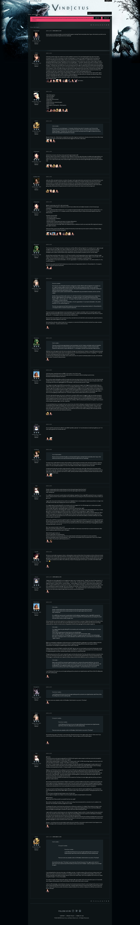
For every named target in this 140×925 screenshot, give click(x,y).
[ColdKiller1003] (36, 181)
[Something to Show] (34, 61)
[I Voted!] (34, 39)
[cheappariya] (53, 80)
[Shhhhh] (34, 159)
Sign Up (106, 18)
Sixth (36, 486)
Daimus (36, 121)
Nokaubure (36, 244)
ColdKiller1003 (36, 176)
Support (62, 916)
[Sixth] (36, 490)
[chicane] (50, 233)
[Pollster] (38, 286)
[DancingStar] (50, 267)
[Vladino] (36, 283)
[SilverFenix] (47, 80)
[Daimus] (56, 110)
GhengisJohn (36, 687)
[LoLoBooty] (36, 454)
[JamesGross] (36, 96)
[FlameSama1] (53, 233)
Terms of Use (80, 916)
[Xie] (75, 80)
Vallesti (36, 53)
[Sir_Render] (63, 80)
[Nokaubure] (36, 249)
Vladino (36, 278)
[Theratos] (60, 80)
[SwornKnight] (36, 35)
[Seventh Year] (38, 185)
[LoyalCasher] (56, 80)
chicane (36, 424)
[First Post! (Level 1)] (36, 185)
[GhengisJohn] (36, 691)
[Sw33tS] (36, 556)
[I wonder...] (36, 39)
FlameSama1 (36, 370)
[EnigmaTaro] (50, 541)
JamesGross (36, 91)
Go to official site (35, 1)
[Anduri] (69, 80)
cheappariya (36, 151)
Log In (97, 18)
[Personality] (38, 39)
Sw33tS (36, 551)
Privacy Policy (70, 916)
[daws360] (66, 80)
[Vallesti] (36, 57)
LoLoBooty (36, 449)
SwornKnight (36, 30)
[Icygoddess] (50, 80)
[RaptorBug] (53, 110)
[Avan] (66, 110)
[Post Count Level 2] (38, 129)
